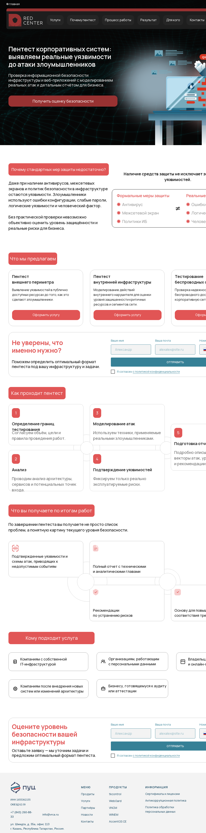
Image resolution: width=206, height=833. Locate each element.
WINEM (113, 814)
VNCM (113, 808)
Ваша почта (163, 340)
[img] (15, 787)
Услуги (85, 801)
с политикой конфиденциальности (156, 371)
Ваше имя (117, 340)
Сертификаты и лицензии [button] (162, 794)
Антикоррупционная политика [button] (165, 800)
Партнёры (88, 808)
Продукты (87, 794)
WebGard (115, 801)
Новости (87, 814)
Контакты (87, 821)
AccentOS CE (118, 821)
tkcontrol (115, 794)
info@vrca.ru (50, 814)
